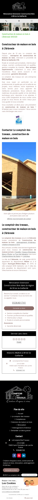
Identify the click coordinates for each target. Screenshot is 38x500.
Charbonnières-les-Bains (11, 256)
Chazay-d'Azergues (29, 252)
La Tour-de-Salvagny (20, 254)
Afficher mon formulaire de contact (19, 219)
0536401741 (19, 302)
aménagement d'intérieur (26, 242)
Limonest (26, 256)
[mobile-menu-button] (31, 21)
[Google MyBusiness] (19, 455)
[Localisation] (19, 21)
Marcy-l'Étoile (7, 254)
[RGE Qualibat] (19, 120)
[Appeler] (6, 21)
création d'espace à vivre (11, 244)
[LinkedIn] (24, 455)
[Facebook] (14, 455)
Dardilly (18, 252)
